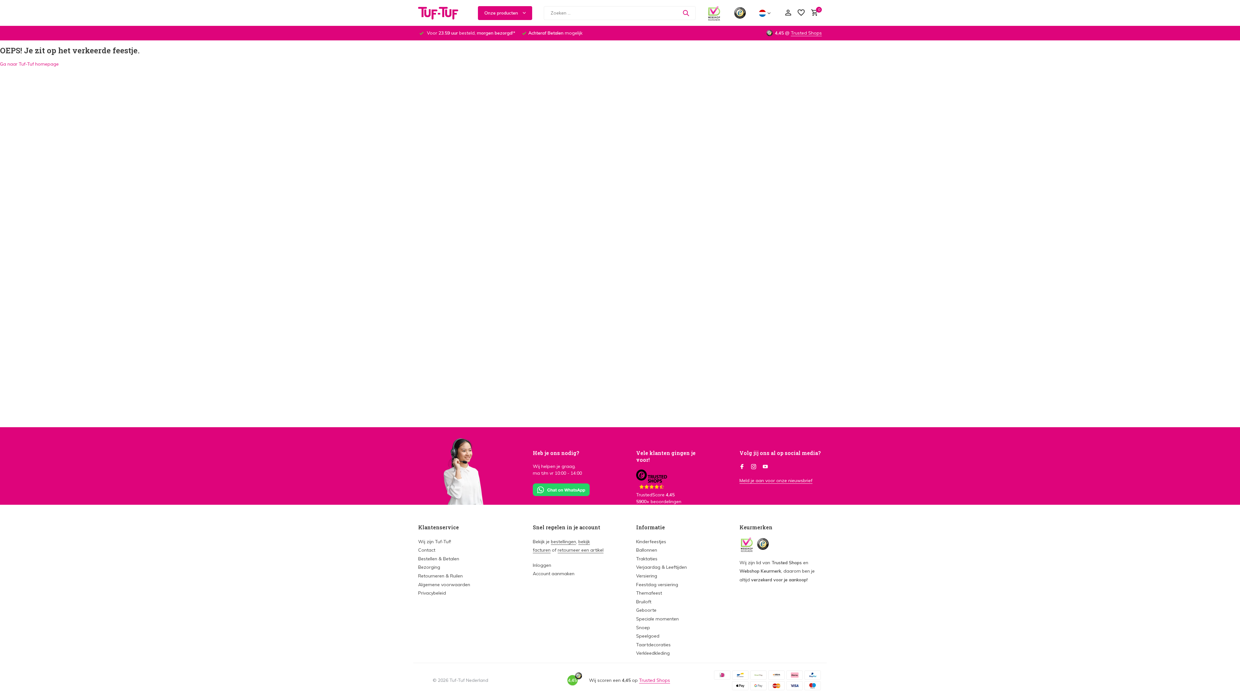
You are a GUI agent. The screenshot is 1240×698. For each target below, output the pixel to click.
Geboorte (646, 610)
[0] (813, 13)
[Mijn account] (788, 13)
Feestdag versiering (657, 584)
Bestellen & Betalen (438, 559)
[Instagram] (753, 467)
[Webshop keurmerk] (714, 13)
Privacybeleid (432, 593)
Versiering (646, 576)
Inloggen (542, 565)
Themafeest (649, 593)
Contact (426, 550)
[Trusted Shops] (740, 13)
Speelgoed (647, 636)
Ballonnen (646, 550)
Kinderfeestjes (651, 542)
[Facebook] (742, 467)
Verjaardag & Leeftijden (661, 567)
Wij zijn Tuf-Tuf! (434, 542)
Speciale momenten (657, 619)
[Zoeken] (686, 13)
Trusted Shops (806, 33)
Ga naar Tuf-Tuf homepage (29, 64)
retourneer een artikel (581, 550)
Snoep (643, 627)
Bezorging (429, 567)
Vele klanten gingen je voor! (666, 456)
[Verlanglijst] (801, 13)
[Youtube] (765, 467)
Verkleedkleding (653, 653)
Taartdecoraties (653, 645)
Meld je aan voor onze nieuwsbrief (775, 480)
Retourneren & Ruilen (440, 576)
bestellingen (563, 542)
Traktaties (646, 559)
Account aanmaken (553, 573)
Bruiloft (643, 602)
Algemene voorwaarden (444, 584)
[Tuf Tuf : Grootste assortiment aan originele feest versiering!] (442, 13)
